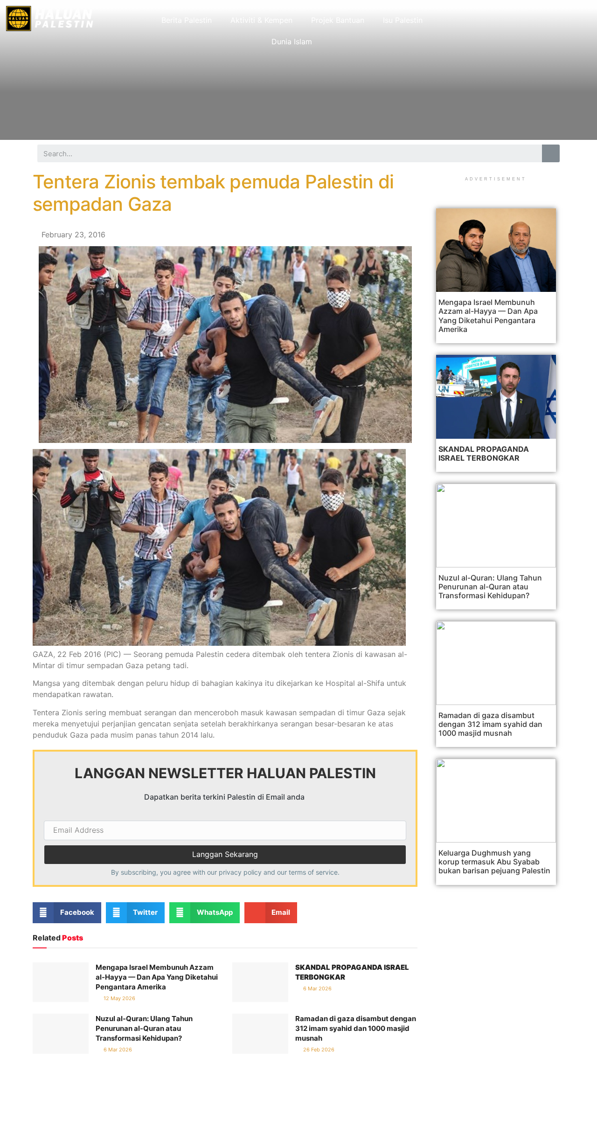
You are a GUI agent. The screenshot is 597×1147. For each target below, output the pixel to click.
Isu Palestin (403, 20)
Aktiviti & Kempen (261, 20)
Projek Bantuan (337, 20)
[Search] (551, 153)
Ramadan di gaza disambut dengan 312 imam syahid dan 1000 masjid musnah (355, 1028)
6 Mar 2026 (317, 988)
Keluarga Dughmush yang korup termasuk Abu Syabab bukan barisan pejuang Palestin (494, 861)
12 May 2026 (118, 998)
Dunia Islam (291, 41)
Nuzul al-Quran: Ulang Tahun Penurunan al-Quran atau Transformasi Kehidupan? (144, 1028)
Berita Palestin (186, 20)
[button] (67, 912)
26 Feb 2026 (318, 1049)
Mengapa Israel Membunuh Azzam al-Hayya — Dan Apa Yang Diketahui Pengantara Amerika (157, 977)
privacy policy (240, 872)
